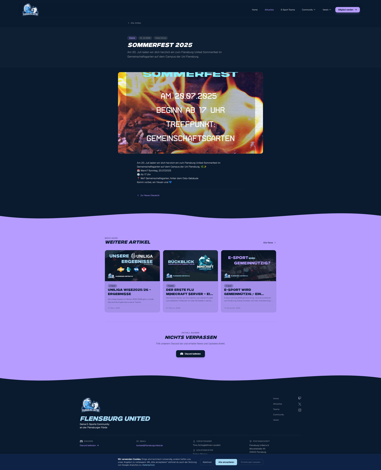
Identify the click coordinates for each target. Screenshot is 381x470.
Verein (325, 9)
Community (307, 9)
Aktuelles (269, 9)
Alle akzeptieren (226, 462)
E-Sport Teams (288, 9)
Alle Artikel (136, 23)
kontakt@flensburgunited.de (149, 445)
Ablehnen (207, 462)
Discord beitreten (193, 353)
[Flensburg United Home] (30, 10)
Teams (276, 409)
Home (255, 9)
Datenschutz (148, 465)
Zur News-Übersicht (149, 195)
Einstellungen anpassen (251, 462)
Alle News (268, 242)
